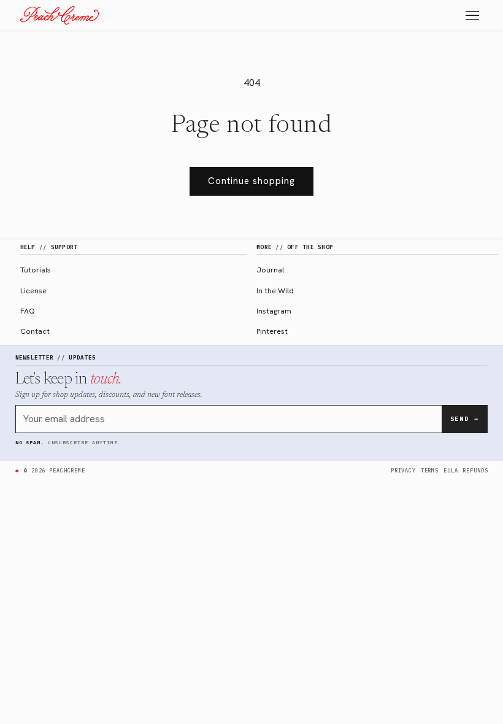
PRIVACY (403, 470)
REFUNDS (475, 470)
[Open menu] (472, 15)
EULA (450, 470)
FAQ (27, 311)
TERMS (430, 470)
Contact (35, 331)
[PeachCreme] (59, 15)
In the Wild (275, 290)
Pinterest (272, 331)
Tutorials (35, 269)
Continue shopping (251, 181)
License (33, 290)
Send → (464, 419)
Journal (270, 269)
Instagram (273, 311)
